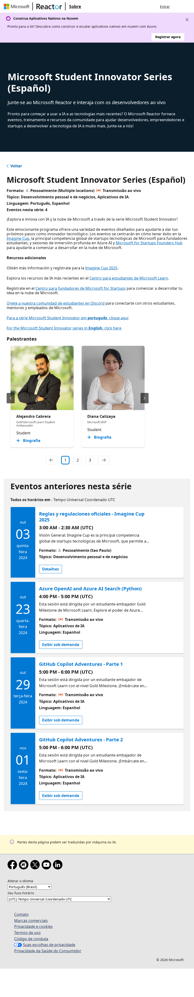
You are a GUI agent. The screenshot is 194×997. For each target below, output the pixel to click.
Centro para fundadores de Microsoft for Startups (80, 288)
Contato (21, 914)
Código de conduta (31, 938)
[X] (36, 865)
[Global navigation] (178, 6)
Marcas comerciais (31, 920)
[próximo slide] (145, 398)
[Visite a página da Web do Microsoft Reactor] (49, 6)
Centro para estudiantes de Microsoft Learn (128, 278)
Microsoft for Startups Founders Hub (149, 242)
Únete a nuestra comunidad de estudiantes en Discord (56, 303)
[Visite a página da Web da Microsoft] (17, 6)
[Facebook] (13, 865)
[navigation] (51, 460)
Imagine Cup (18, 238)
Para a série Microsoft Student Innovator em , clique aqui (67, 317)
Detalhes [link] (50, 569)
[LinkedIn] (58, 865)
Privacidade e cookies (33, 926)
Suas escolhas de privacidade (49, 944)
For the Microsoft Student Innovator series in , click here (64, 328)
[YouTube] (47, 865)
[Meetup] (24, 865)
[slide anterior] (11, 398)
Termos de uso (27, 932)
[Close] (187, 19)
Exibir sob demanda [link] (60, 644)
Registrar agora (168, 37)
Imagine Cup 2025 (101, 268)
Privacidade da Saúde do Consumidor (47, 950)
